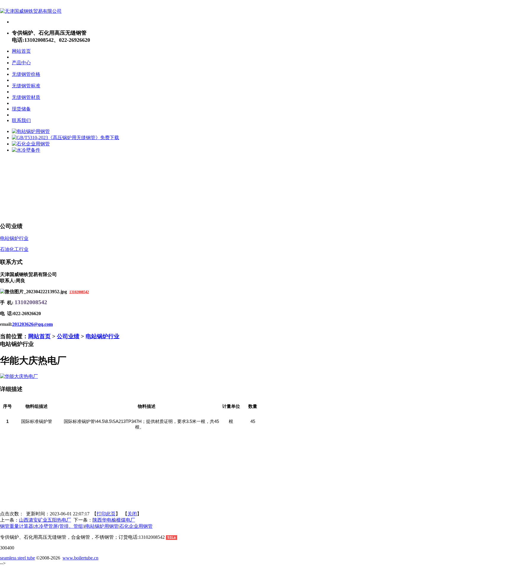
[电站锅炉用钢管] (31, 131)
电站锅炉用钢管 (102, 526)
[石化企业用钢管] (31, 143)
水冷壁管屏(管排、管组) (59, 526)
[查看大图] (19, 376)
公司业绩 (68, 336)
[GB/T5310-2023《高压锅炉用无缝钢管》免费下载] (65, 137)
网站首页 (39, 336)
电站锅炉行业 (102, 336)
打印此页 (106, 513)
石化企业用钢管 (136, 526)
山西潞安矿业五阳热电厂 (45, 519)
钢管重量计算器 (16, 526)
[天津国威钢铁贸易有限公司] (31, 11)
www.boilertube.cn (80, 557)
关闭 (132, 513)
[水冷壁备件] (26, 150)
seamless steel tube (17, 557)
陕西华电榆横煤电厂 (113, 519)
